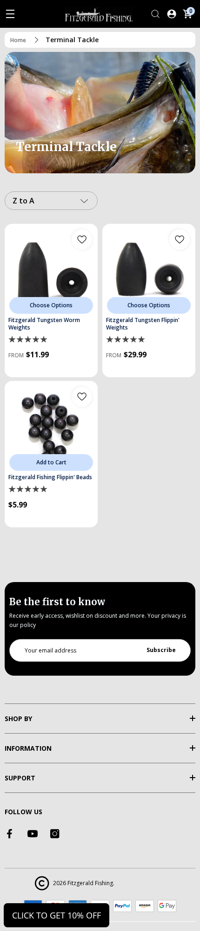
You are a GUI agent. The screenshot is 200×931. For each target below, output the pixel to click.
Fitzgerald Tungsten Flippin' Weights (143, 324)
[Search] (155, 13)
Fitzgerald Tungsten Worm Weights (44, 324)
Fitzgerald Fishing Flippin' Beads (50, 477)
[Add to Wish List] (82, 239)
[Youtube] (32, 833)
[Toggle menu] (10, 13)
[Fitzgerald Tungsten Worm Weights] (51, 270)
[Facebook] (10, 833)
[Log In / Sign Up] (171, 13)
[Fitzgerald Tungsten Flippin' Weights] (148, 270)
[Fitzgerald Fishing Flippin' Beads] (51, 427)
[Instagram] (54, 833)
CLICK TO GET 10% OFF (56, 915)
